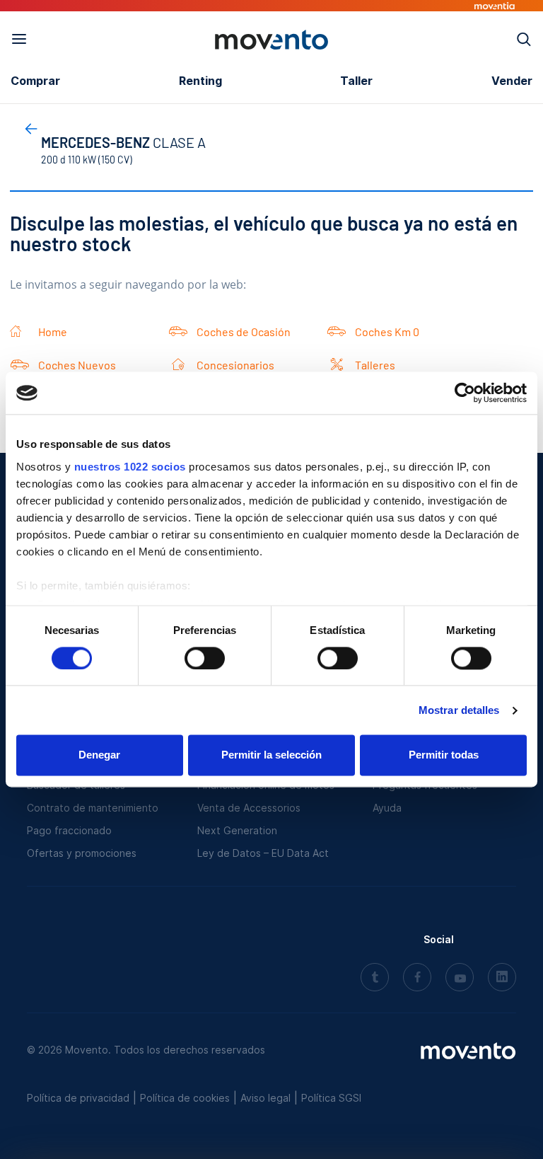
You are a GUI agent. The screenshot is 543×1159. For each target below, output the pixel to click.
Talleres (375, 364)
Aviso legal (265, 1098)
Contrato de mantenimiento (92, 808)
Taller (356, 81)
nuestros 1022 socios (130, 467)
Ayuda (387, 808)
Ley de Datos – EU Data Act (263, 853)
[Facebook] (417, 978)
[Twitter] (375, 978)
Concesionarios (235, 364)
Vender (511, 81)
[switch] (205, 658)
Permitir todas (444, 755)
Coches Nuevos (77, 364)
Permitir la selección (271, 755)
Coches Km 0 (387, 331)
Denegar (99, 755)
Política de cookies (185, 1098)
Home (52, 331)
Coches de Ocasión (244, 331)
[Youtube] (459, 978)
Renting (200, 81)
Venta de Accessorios (248, 808)
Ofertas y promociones (81, 853)
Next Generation (237, 830)
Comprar (35, 81)
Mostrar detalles (459, 710)
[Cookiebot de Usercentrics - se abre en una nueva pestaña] (465, 392)
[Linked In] (502, 978)
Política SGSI (331, 1098)
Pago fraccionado (69, 830)
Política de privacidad (78, 1098)
